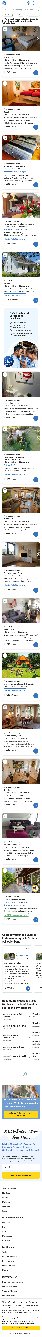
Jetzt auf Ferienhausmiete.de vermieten (21, 1114)
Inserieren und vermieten (13, 1282)
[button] (39, 3)
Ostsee (5, 1197)
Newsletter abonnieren (21, 1175)
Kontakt (5, 1270)
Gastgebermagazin (10, 1286)
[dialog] (21, 1318)
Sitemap (6, 1211)
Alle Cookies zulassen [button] (21, 1328)
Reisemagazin (8, 1261)
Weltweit (6, 1206)
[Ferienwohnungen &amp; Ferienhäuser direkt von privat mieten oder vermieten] (4, 3)
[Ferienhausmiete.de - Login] (34, 3)
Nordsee (6, 1193)
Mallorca (6, 1202)
